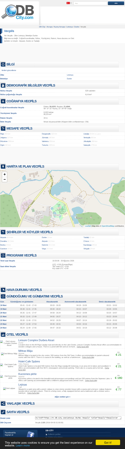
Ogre (2, 145)
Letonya (70, 75)
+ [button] (5, 174)
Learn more (23, 445)
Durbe (28, 41)
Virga (44, 249)
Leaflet (87, 226)
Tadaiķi (36, 41)
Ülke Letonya (19, 36)
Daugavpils (46, 134)
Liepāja (86, 134)
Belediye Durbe (32, 36)
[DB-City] (17, 20)
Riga (2, 134)
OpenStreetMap (108, 226)
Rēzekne (3, 141)
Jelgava (3, 138)
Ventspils (86, 138)
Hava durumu (62, 38)
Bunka (2, 245)
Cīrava (86, 241)
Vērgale (86, 249)
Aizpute (22, 41)
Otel (72, 38)
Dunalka (3, 241)
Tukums (45, 145)
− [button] (5, 179)
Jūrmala (45, 138)
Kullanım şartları (54, 434)
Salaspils (86, 145)
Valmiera (45, 141)
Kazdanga (87, 245)
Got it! (108, 442)
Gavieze (3, 249)
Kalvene (45, 245)
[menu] (69, 3)
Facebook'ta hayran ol (10, 434)
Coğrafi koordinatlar (26, 38)
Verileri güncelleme (8, 70)
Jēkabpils (87, 141)
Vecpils (9, 31)
